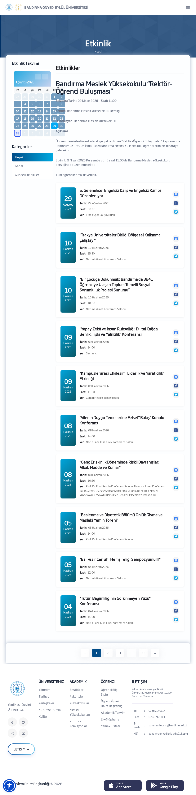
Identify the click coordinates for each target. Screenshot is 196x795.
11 (25, 111)
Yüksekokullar (79, 703)
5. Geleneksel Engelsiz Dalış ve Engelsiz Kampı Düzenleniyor (120, 192)
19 (32, 118)
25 (25, 126)
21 (47, 118)
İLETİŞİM (139, 681)
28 (47, 126)
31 (17, 133)
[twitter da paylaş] (175, 211)
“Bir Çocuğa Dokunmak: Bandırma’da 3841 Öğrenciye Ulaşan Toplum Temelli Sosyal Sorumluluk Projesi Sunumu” (116, 284)
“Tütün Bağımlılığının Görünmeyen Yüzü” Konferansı (115, 600)
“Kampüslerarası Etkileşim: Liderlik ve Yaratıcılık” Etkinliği (122, 375)
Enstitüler (76, 689)
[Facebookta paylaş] (175, 203)
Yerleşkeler (46, 703)
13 (39, 111)
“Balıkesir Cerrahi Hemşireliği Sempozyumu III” (120, 559)
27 (39, 126)
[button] (9, 785)
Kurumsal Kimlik (50, 709)
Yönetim (44, 689)
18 (25, 118)
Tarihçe (44, 696)
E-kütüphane (110, 719)
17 (17, 118)
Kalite (43, 716)
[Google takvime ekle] (175, 194)
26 (32, 126)
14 (47, 111)
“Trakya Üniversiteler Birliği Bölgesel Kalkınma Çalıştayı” (120, 237)
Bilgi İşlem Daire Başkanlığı (29, 783)
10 (17, 111)
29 (54, 126)
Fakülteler (77, 696)
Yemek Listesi (110, 726)
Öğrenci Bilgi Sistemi (109, 692)
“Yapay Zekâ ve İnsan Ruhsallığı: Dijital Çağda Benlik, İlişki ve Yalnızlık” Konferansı (119, 331)
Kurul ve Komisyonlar (78, 723)
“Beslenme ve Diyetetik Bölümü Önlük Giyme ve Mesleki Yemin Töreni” (121, 517)
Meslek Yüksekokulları (80, 712)
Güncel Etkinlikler (27, 174)
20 (39, 118)
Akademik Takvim (113, 712)
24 (17, 126)
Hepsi (19, 157)
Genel (19, 166)
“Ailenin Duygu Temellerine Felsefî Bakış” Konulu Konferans (122, 419)
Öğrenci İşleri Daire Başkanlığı (112, 703)
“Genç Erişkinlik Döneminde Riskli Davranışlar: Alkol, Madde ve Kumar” (119, 464)
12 (32, 111)
